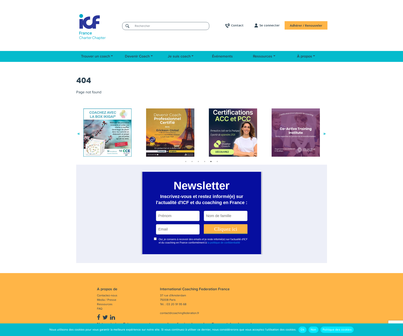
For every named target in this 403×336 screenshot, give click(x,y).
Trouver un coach (95, 56)
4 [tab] (205, 161)
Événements (222, 56)
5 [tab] (211, 161)
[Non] (398, 330)
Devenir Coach (137, 56)
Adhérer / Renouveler (306, 25)
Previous (78, 133)
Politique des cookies (337, 329)
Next (325, 133)
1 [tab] (186, 161)
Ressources (262, 56)
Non (313, 329)
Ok (302, 329)
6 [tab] (217, 161)
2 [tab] (192, 161)
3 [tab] (198, 161)
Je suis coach (179, 56)
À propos (304, 56)
